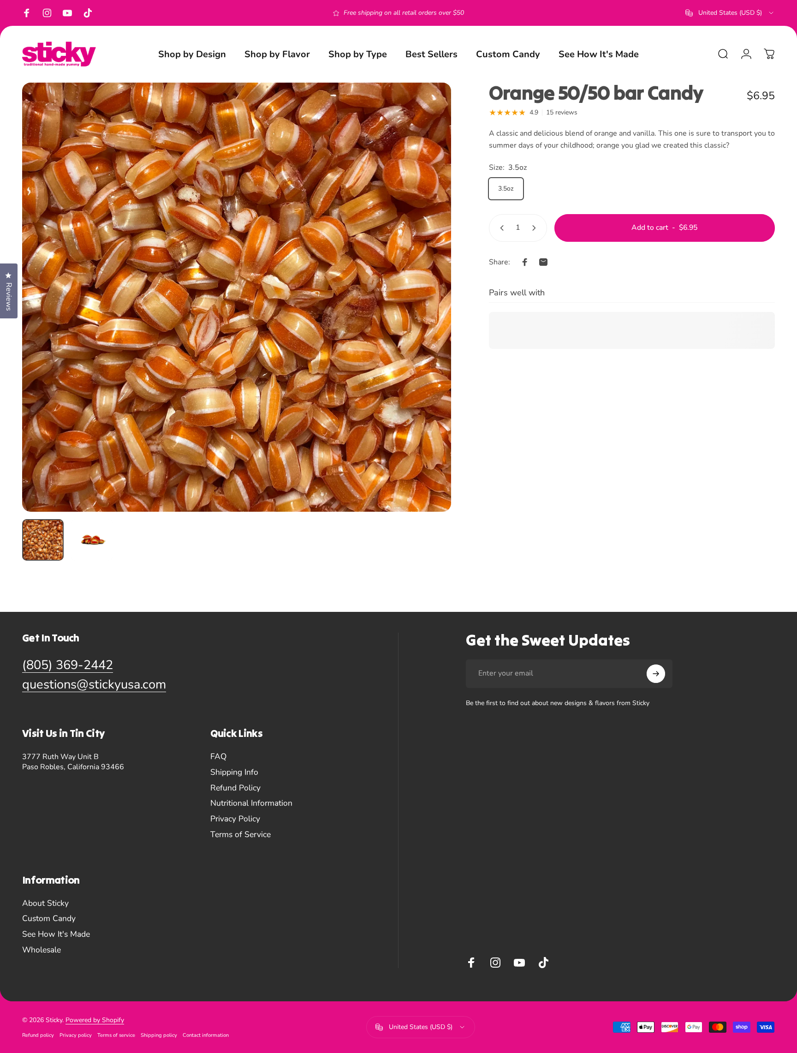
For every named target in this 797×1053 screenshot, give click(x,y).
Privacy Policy (235, 819)
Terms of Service (240, 835)
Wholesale (41, 950)
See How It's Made (56, 934)
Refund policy (38, 1035)
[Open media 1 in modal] (236, 297)
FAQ (218, 757)
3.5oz (506, 188)
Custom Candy (49, 919)
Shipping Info (234, 772)
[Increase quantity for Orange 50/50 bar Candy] (536, 228)
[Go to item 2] (92, 540)
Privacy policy (75, 1035)
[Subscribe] (656, 673)
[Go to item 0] (43, 540)
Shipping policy (159, 1035)
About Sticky (45, 903)
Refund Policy (235, 788)
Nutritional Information (251, 803)
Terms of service (116, 1035)
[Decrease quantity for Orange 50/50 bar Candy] (500, 228)
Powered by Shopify (94, 1020)
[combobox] (730, 13)
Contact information (206, 1035)
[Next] (427, 317)
